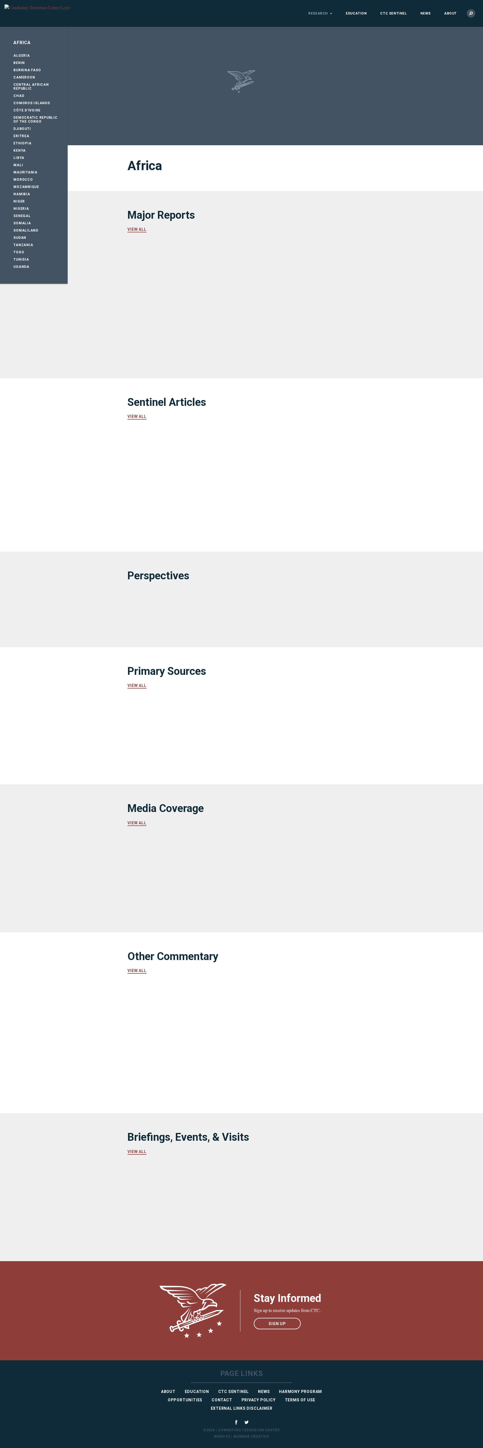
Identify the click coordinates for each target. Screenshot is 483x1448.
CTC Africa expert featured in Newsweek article (168, 902)
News (425, 13)
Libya (18, 158)
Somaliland (25, 230)
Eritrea (21, 136)
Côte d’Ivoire (27, 110)
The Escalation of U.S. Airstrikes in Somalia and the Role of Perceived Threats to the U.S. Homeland (290, 507)
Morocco (23, 180)
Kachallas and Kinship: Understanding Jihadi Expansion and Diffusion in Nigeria (293, 454)
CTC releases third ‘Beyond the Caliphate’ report (170, 1005)
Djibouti (22, 129)
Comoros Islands (31, 103)
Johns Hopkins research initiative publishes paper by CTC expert (288, 1050)
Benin (19, 63)
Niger (19, 201)
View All (136, 229)
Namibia (21, 194)
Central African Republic (31, 86)
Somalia (22, 223)
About (450, 13)
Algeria (21, 56)
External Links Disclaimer (242, 1408)
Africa (22, 42)
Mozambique (26, 187)
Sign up (277, 1323)
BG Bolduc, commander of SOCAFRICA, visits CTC (278, 1185)
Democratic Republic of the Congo (35, 119)
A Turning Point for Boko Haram (171, 610)
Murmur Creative (251, 1437)
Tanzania (23, 245)
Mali (18, 165)
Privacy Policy (259, 1400)
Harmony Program (300, 1391)
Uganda (21, 267)
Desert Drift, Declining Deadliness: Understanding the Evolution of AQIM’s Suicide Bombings (174, 328)
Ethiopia (22, 143)
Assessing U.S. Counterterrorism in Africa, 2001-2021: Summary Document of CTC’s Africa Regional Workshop (291, 270)
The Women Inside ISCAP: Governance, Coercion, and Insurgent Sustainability (179, 454)
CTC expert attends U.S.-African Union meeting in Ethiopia (172, 1185)
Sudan (19, 238)
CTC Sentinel (393, 13)
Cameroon (24, 77)
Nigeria (21, 209)
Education (356, 13)
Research (318, 13)
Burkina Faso (27, 70)
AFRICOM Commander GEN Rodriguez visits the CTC (280, 1231)
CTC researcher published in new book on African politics (287, 1005)
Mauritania (25, 172)
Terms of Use (300, 1400)
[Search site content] (471, 13)
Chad (18, 96)
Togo (18, 252)
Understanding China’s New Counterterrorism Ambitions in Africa (179, 503)
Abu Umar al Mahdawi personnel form (293, 710)
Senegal (21, 216)
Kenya (19, 151)
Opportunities (185, 1400)
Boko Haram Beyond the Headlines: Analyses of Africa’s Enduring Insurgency (290, 328)
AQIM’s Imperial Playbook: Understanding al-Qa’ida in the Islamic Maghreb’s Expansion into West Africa (180, 267)
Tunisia (21, 259)
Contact (222, 1400)
